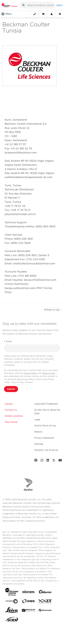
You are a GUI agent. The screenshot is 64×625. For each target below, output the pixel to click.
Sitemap (38, 444)
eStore (59, 5)
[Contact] (34, 14)
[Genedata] (11, 602)
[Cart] (43, 14)
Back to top (53, 309)
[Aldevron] (45, 592)
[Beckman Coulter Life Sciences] (10, 5)
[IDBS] (28, 602)
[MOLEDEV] (28, 611)
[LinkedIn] (47, 460)
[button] (23, 5)
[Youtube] (60, 460)
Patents (38, 432)
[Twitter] (53, 460)
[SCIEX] (11, 620)
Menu (8, 13)
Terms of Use (48, 373)
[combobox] (37, 5)
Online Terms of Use (45, 425)
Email (8, 341)
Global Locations (14, 416)
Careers (9, 404)
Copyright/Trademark (46, 404)
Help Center (11, 422)
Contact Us (11, 410)
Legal (37, 419)
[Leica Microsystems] (11, 611)
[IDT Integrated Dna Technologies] (45, 602)
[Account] (52, 14)
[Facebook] (35, 460)
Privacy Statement (44, 438)
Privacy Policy (30, 373)
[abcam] (28, 592)
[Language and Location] (60, 14)
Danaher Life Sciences (46, 450)
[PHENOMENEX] (45, 611)
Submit (11, 389)
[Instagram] (42, 460)
